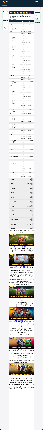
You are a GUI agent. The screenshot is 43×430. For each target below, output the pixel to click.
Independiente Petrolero (14, 118)
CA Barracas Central (14, 174)
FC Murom (14, 127)
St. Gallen (14, 55)
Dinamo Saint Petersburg (14, 124)
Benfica (13, 101)
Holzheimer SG (14, 147)
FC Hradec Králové (14, 46)
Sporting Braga (14, 65)
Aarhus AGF (14, 100)
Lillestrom (14, 91)
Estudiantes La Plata (14, 173)
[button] (26, 19)
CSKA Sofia (14, 102)
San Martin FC (14, 164)
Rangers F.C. (14, 31)
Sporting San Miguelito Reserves (14, 163)
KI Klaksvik (14, 40)
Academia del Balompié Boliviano (14, 121)
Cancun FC (14, 132)
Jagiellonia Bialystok (14, 85)
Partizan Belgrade (14, 73)
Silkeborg (14, 151)
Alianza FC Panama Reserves (14, 161)
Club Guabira (14, 119)
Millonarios (14, 111)
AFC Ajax (14, 57)
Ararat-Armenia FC (14, 82)
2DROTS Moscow (14, 126)
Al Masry (13, 136)
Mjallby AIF (14, 94)
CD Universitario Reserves (14, 166)
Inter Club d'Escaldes (14, 37)
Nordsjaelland (14, 56)
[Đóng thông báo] (39, 8)
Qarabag (14, 26)
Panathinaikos (14, 47)
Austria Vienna (14, 64)
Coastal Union (14, 142)
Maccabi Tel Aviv (14, 28)
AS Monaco (14, 35)
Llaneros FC (14, 110)
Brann (13, 48)
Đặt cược (15, 13)
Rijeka (13, 66)
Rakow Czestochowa (14, 44)
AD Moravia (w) (14, 158)
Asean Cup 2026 (9, 5)
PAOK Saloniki (14, 49)
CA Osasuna (14, 77)
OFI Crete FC (14, 103)
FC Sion (13, 58)
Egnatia (13, 92)
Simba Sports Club (14, 141)
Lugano (13, 29)
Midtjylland (14, 67)
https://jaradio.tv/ (12, 17)
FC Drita (13, 38)
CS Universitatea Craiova (14, 83)
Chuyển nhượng (40, 5)
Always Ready (14, 116)
